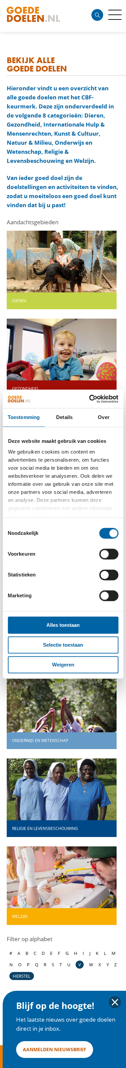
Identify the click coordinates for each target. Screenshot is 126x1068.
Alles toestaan (63, 625)
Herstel (22, 976)
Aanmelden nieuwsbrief (54, 1049)
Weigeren (63, 664)
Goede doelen (45, 16)
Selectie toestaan (63, 645)
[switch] (108, 554)
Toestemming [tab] (24, 417)
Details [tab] (64, 417)
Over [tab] (103, 417)
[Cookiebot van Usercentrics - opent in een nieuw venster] (89, 398)
